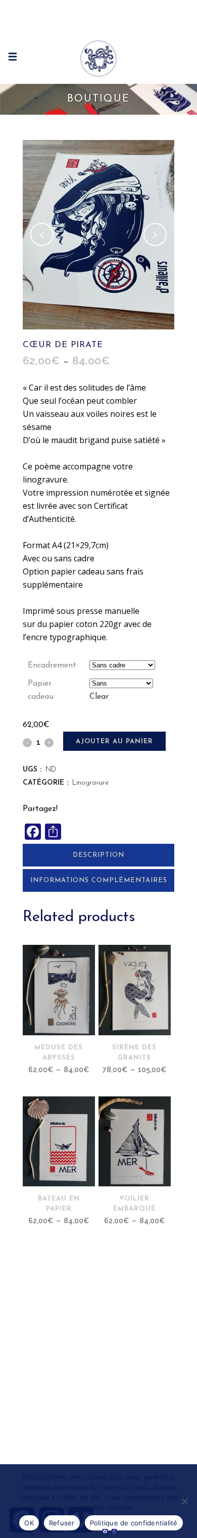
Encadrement (52, 665)
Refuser (62, 1523)
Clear (99, 697)
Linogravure (90, 783)
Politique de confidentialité (134, 1523)
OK (29, 1523)
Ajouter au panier (114, 741)
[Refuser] (184, 1501)
